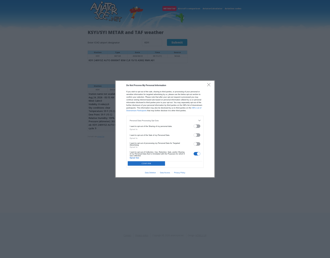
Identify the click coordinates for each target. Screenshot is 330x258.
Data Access (165, 173)
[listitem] (165, 120)
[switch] (197, 126)
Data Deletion (150, 173)
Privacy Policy (179, 173)
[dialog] (165, 129)
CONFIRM (146, 163)
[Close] (209, 85)
